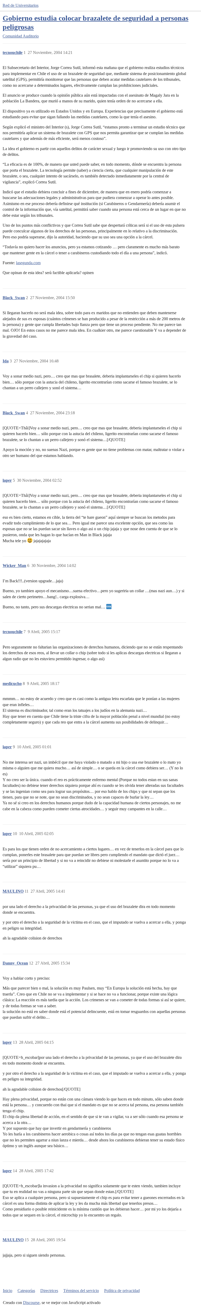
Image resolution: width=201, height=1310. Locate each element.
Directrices (49, 1290)
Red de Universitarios (20, 5)
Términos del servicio (81, 1290)
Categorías (26, 1290)
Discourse (31, 1302)
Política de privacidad (122, 1290)
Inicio (7, 1290)
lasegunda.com (28, 263)
